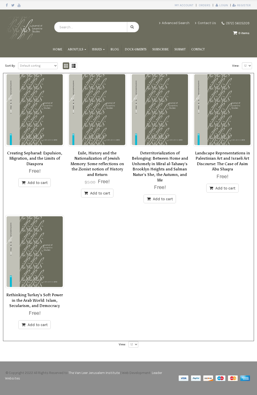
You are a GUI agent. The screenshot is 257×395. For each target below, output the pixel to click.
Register (244, 5)
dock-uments (136, 49)
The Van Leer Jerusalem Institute (94, 373)
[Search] (133, 27)
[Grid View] (66, 65)
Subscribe (160, 49)
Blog (114, 49)
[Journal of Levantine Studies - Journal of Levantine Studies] (24, 27)
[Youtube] (19, 5)
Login (223, 5)
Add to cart (38, 182)
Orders (204, 5)
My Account (184, 5)
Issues (97, 49)
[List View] (73, 65)
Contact (198, 49)
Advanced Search (175, 23)
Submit (179, 49)
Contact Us (207, 23)
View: (235, 65)
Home (57, 49)
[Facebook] (7, 5)
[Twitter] (13, 5)
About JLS (75, 49)
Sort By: (10, 65)
